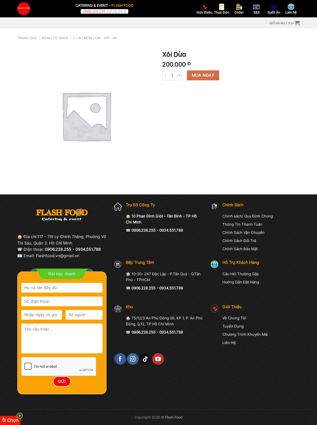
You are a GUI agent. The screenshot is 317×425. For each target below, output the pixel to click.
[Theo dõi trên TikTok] (145, 359)
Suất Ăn (273, 12)
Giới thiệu (204, 12)
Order (239, 12)
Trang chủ (27, 38)
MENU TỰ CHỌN (55, 38)
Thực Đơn (221, 12)
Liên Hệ (229, 342)
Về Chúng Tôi (234, 318)
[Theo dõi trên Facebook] (120, 359)
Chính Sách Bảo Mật (240, 248)
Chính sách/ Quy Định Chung (247, 216)
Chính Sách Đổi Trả (239, 240)
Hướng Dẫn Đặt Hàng (240, 282)
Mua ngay (203, 75)
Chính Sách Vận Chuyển (243, 232)
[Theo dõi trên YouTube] (158, 359)
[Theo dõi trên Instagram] (133, 359)
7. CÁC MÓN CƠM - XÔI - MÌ (94, 38)
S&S (256, 12)
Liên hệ (291, 12)
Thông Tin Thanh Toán (242, 224)
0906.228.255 (94, 11)
